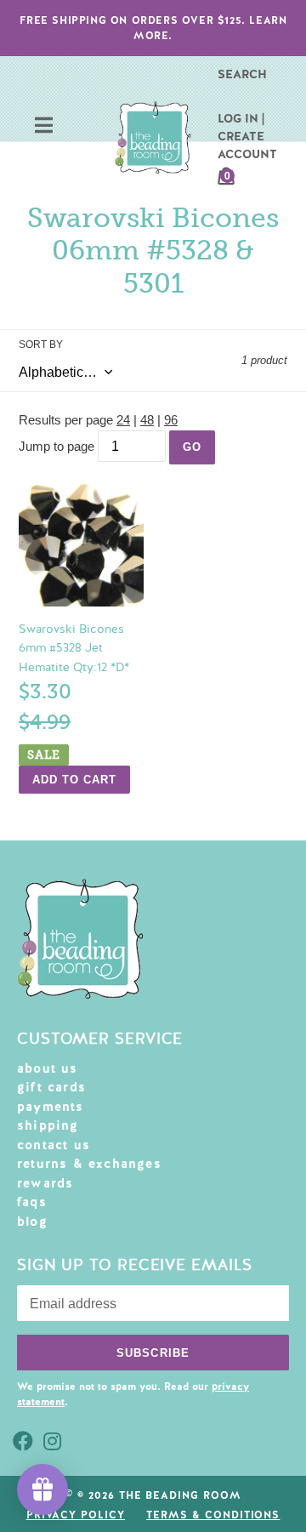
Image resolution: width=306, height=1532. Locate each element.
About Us (47, 1068)
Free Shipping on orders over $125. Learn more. (153, 28)
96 (171, 420)
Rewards (45, 1183)
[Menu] (44, 127)
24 (123, 420)
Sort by (41, 344)
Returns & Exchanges (89, 1163)
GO (192, 447)
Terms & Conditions (213, 1515)
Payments (50, 1106)
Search (242, 74)
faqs (32, 1201)
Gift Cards (51, 1087)
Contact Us (53, 1144)
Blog (32, 1221)
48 (147, 420)
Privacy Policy (75, 1515)
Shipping (48, 1125)
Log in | (241, 118)
